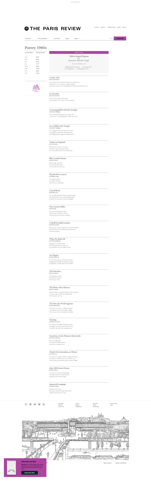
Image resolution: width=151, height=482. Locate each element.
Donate (103, 27)
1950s (37, 57)
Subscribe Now (29, 473)
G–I (26, 61)
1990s (37, 66)
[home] (52, 29)
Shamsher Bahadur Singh (78, 60)
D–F (26, 59)
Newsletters (112, 27)
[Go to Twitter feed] (35, 404)
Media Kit (78, 405)
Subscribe (119, 38)
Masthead (95, 403)
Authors (57, 38)
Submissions (79, 406)
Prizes (94, 405)
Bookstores (96, 406)
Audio (67, 38)
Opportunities (113, 403)
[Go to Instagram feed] (26, 404)
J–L (26, 64)
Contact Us (61, 406)
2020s (37, 73)
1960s (37, 59)
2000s (37, 68)
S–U (26, 71)
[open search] (110, 38)
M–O (26, 66)
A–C (26, 57)
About (76, 38)
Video (111, 405)
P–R (26, 68)
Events (97, 27)
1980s (37, 64)
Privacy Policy (108, 463)
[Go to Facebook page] (30, 404)
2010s (37, 71)
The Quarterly (43, 38)
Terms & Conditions (121, 463)
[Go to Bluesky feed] (39, 404)
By (79, 58)
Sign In (124, 27)
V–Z (26, 73)
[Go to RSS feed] (43, 404)
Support (60, 405)
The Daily (28, 38)
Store (119, 27)
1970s (37, 61)
